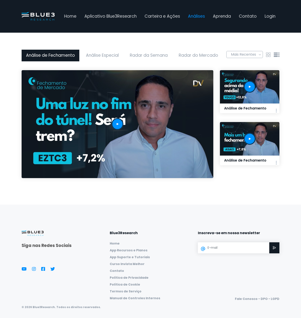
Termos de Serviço (125, 291)
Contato (248, 16)
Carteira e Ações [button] (162, 16)
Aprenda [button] (222, 16)
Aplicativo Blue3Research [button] (110, 16)
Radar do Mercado (198, 55)
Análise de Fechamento (50, 55)
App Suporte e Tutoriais (130, 257)
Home (70, 16)
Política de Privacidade (129, 277)
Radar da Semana (149, 55)
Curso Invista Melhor (127, 264)
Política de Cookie (125, 284)
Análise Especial (102, 55)
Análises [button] (196, 16)
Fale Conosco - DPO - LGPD (257, 299)
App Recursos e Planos (128, 250)
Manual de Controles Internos (135, 298)
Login (270, 16)
